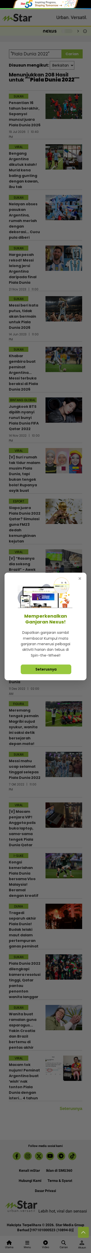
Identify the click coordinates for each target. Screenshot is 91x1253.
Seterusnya (46, 669)
